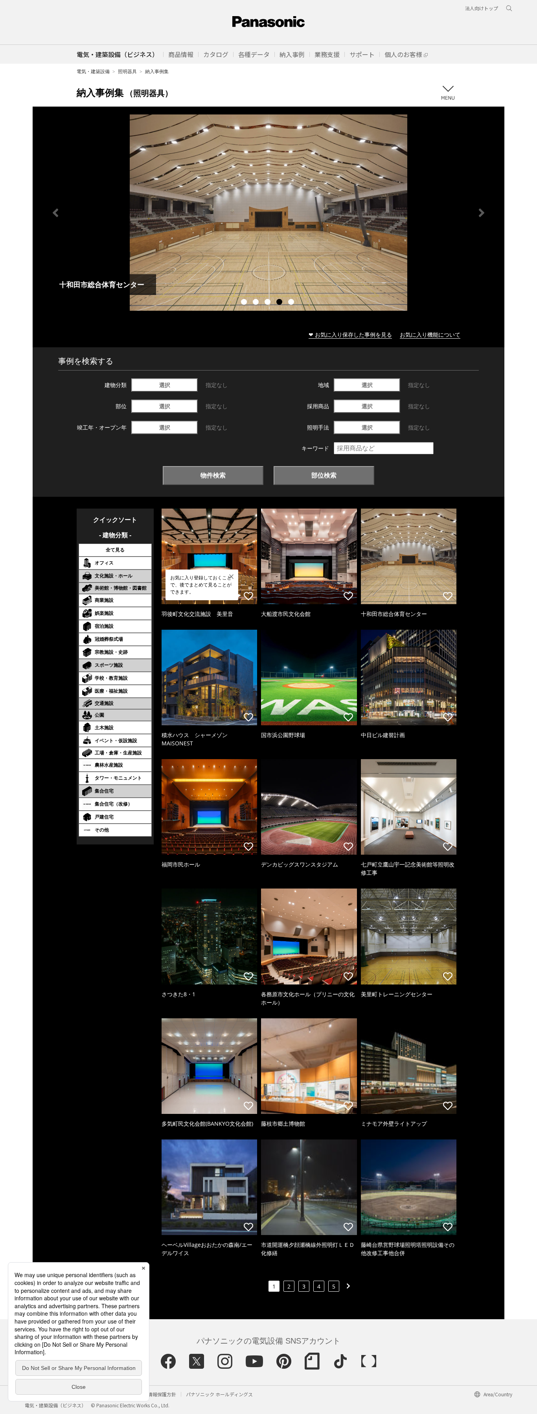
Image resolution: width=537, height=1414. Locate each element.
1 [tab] (245, 303)
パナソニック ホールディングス (219, 1394)
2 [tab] (257, 303)
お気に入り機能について (430, 334)
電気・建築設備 (93, 71)
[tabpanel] (268, 212)
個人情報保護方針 (157, 1394)
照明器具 (127, 71)
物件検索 (213, 475)
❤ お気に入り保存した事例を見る (350, 334)
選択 (164, 385)
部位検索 (324, 475)
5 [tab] (292, 303)
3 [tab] (268, 303)
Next (481, 213)
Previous (55, 213)
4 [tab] (280, 303)
